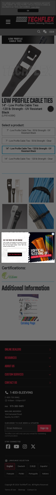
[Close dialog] (53, 234)
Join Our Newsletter (14, 254)
